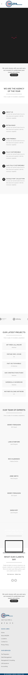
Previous (12, 580)
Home (2, 632)
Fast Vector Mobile (14, 363)
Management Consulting (8, 660)
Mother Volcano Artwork (14, 391)
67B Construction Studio (14, 373)
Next (15, 580)
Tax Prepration (5, 654)
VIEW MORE (14, 74)
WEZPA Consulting (18, 674)
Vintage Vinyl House (14, 354)
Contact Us (4, 641)
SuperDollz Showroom (14, 382)
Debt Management (6, 657)
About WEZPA (5, 635)
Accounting (4, 666)
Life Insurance (5, 663)
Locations (4, 638)
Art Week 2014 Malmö (14, 345)
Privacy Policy (5, 644)
